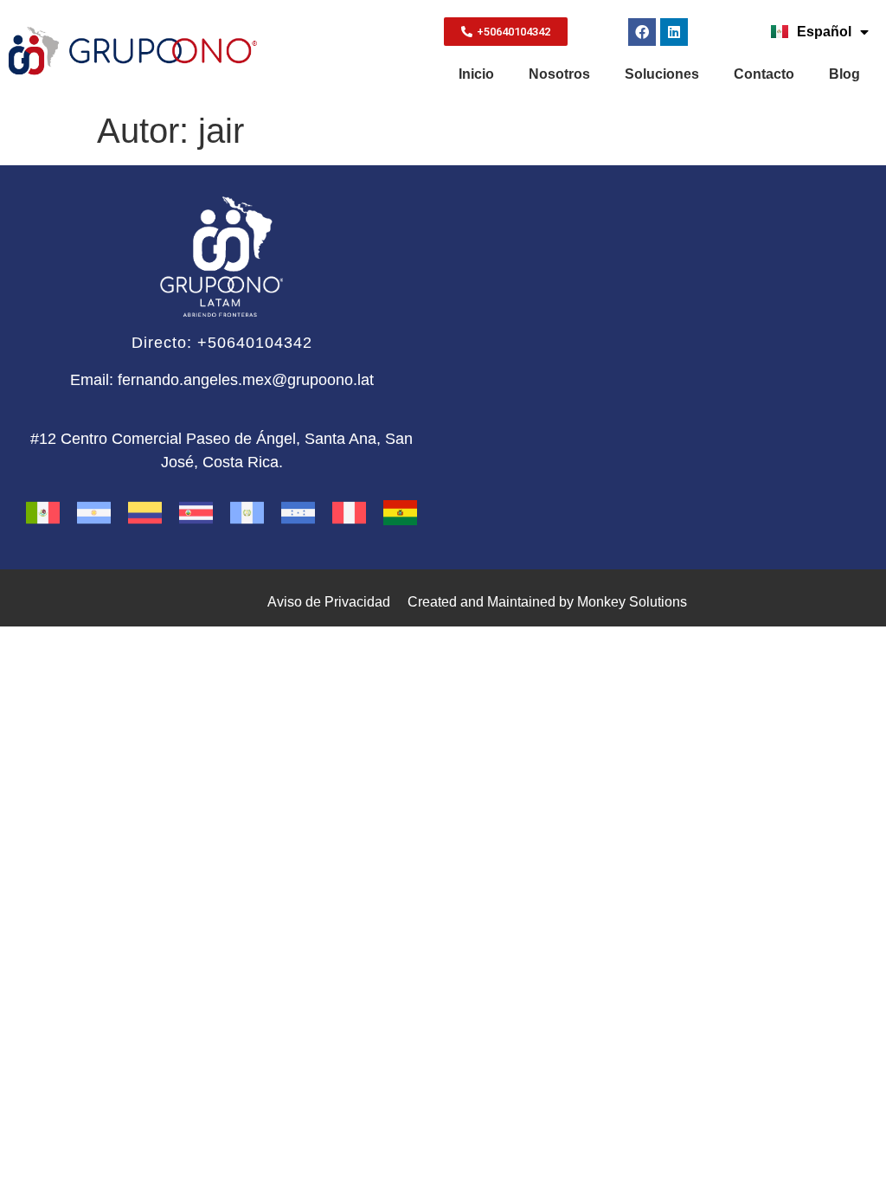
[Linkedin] (674, 32)
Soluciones (662, 74)
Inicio (476, 74)
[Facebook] (642, 32)
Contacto (764, 74)
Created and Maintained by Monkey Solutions (547, 601)
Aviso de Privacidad (328, 601)
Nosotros (559, 74)
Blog (844, 74)
